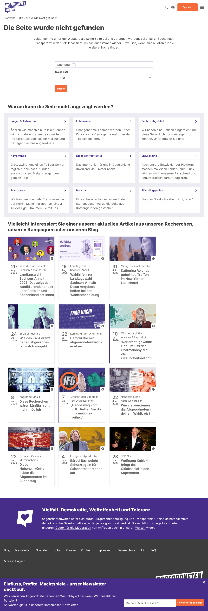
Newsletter (23, 550)
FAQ (153, 550)
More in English (14, 561)
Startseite (9, 18)
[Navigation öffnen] (202, 7)
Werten (140, 527)
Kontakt (86, 550)
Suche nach (62, 71)
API (143, 550)
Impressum (104, 550)
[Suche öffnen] (166, 7)
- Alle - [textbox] (62, 78)
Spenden (42, 550)
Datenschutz (126, 550)
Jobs (57, 550)
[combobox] (104, 78)
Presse (71, 550)
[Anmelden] (173, 7)
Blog (7, 550)
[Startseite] (15, 7)
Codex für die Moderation (73, 527)
